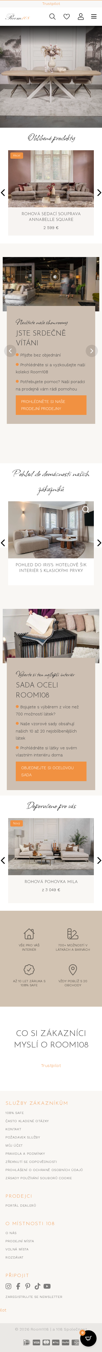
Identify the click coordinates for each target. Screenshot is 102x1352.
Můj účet (14, 1145)
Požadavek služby (22, 1137)
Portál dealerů (20, 1205)
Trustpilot (51, 1065)
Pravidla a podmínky (25, 1154)
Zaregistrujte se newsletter (33, 1297)
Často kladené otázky (27, 1121)
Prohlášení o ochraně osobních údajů (44, 1170)
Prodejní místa (19, 1241)
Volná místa (17, 1249)
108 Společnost (71, 1329)
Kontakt (13, 1129)
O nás (11, 1233)
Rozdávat (14, 1257)
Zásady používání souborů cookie (38, 1178)
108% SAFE (14, 1113)
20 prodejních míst (51, 3)
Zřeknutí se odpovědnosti (31, 1162)
